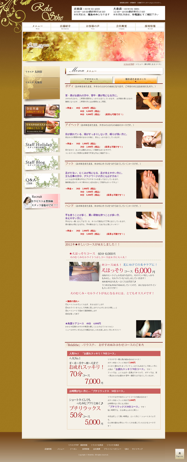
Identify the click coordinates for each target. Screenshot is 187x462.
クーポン (73, 449)
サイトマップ (137, 449)
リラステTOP (73, 445)
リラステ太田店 (97, 445)
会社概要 (96, 449)
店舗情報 (48, 449)
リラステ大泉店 (113, 445)
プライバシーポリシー (112, 449)
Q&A (127, 449)
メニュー (60, 449)
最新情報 (83, 445)
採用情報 (85, 449)
